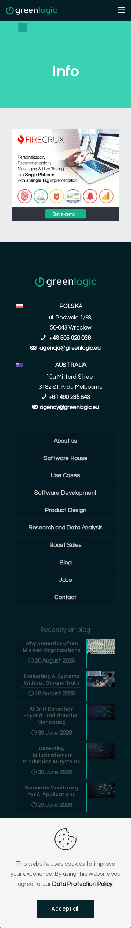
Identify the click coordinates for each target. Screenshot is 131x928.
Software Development (65, 493)
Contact (65, 597)
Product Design (65, 510)
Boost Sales (65, 545)
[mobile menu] (122, 10)
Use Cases (65, 475)
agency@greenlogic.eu (69, 407)
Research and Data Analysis (65, 528)
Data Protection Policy (82, 884)
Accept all (65, 909)
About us (66, 441)
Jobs (65, 580)
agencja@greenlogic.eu (69, 348)
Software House (66, 458)
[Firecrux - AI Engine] (65, 219)
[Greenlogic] (31, 10)
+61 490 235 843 (69, 397)
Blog (65, 562)
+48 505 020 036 (69, 338)
